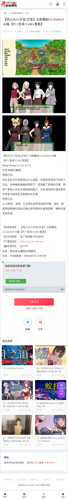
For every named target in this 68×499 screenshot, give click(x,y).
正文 (27, 13)
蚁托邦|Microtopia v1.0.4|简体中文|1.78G (50, 404)
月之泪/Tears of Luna (13, 368)
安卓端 (13, 13)
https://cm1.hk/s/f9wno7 (32, 241)
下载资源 (55, 31)
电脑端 (19, 13)
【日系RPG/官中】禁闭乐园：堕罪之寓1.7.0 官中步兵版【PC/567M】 (15, 405)
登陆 (36, 463)
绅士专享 (21, 479)
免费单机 (34, 479)
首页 (5, 13)
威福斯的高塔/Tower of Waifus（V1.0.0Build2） (51, 439)
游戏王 (20, 31)
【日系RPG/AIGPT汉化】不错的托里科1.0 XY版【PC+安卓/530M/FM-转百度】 (50, 370)
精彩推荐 (8, 479)
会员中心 (47, 479)
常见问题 (59, 479)
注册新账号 (49, 463)
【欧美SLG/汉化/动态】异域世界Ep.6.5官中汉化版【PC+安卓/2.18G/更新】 (16, 439)
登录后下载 (14, 281)
